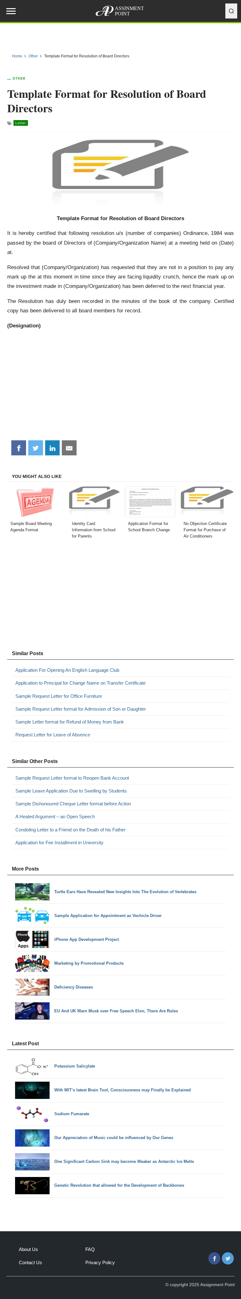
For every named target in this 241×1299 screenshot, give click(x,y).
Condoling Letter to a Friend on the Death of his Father (70, 829)
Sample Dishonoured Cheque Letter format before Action (73, 803)
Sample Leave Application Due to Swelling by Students (71, 790)
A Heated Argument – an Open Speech (55, 816)
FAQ (90, 1249)
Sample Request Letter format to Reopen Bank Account (72, 778)
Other (19, 78)
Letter (20, 123)
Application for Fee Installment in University (59, 842)
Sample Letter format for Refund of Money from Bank (69, 721)
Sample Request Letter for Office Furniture (58, 696)
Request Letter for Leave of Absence (52, 734)
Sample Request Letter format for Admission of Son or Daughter (80, 709)
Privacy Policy (100, 1262)
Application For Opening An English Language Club (67, 670)
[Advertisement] (120, 388)
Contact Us (30, 1262)
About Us (28, 1249)
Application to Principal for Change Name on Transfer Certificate (80, 683)
